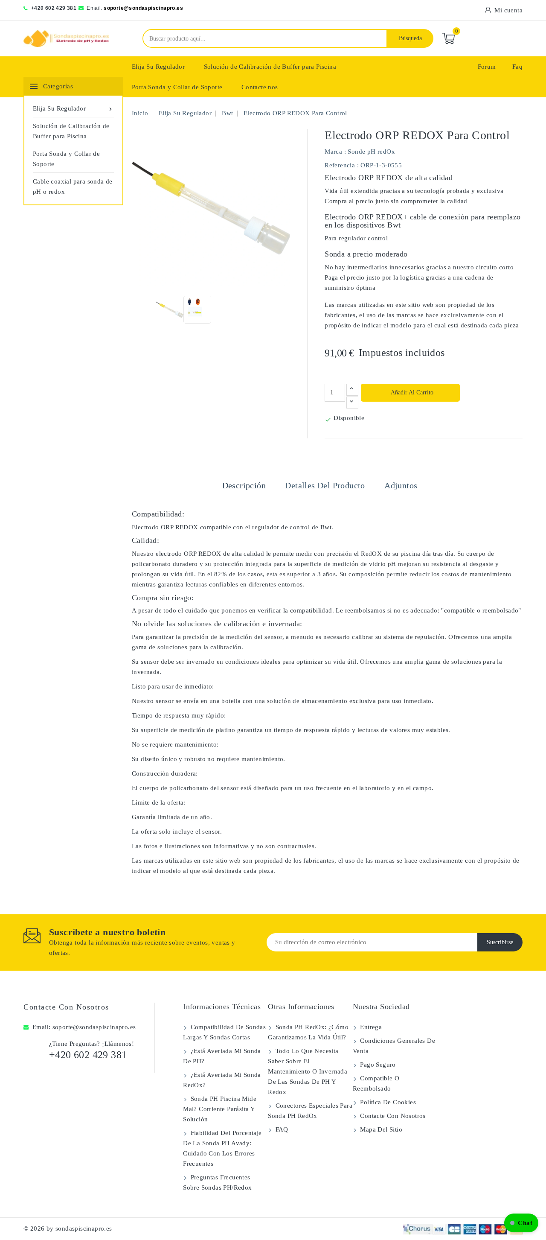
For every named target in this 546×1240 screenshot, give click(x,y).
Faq (517, 66)
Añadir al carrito (411, 392)
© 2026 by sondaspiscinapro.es (67, 1228)
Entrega (370, 1027)
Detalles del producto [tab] (325, 485)
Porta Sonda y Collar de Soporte (177, 87)
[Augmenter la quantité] (352, 390)
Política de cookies (387, 1102)
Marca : (335, 151)
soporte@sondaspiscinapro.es (143, 8)
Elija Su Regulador (158, 66)
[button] (521, 1223)
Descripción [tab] (244, 485)
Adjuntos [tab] (400, 485)
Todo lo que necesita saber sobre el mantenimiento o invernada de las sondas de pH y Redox (307, 1071)
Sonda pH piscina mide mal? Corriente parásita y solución (219, 1109)
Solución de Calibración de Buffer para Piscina (270, 66)
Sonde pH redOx (371, 151)
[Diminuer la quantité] (352, 402)
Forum (487, 66)
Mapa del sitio (380, 1129)
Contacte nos (259, 87)
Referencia (340, 165)
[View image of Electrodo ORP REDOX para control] (169, 310)
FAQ (280, 1129)
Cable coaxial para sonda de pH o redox (73, 186)
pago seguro (377, 1064)
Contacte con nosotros (66, 1007)
